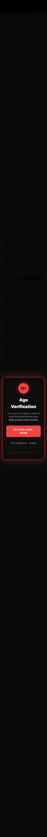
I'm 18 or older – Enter (23, 431)
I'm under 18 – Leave (23, 443)
